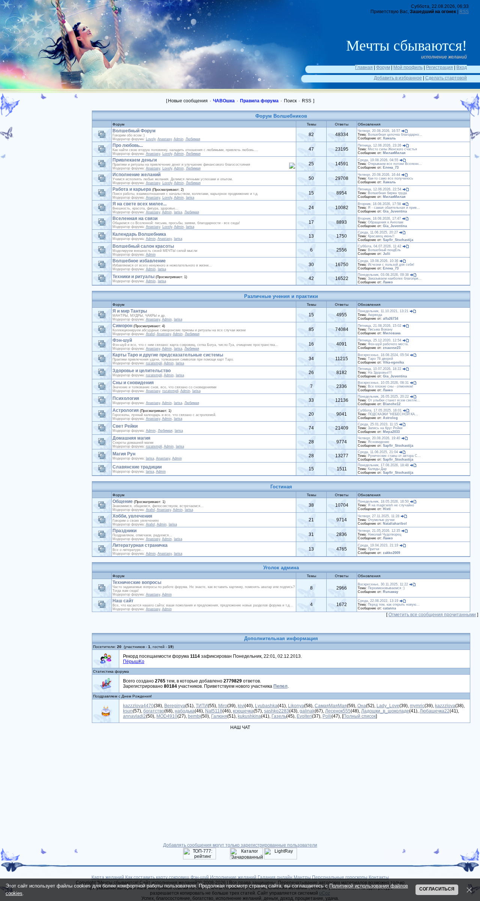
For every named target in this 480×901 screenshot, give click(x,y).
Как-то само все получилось (390, 178)
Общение (122, 501)
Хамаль (389, 138)
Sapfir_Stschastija (398, 240)
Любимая (193, 139)
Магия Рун (123, 453)
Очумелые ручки (381, 520)
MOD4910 (166, 716)
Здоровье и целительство (141, 370)
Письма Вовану (380, 329)
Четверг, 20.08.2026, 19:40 (379, 438)
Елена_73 (391, 167)
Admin (178, 139)
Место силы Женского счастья (392, 149)
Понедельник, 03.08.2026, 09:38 (383, 275)
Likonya (296, 705)
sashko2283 (276, 711)
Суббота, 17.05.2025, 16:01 (380, 410)
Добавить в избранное (398, 78)
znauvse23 (391, 348)
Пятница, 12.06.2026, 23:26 (379, 145)
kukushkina (249, 716)
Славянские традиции (137, 467)
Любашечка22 (435, 711)
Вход (461, 67)
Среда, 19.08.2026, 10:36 (378, 261)
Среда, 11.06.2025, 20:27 (378, 232)
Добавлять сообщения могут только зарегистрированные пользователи (240, 845)
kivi (241, 705)
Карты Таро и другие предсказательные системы (167, 355)
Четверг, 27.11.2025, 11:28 (378, 516)
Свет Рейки (125, 426)
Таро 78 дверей (380, 359)
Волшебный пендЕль (384, 250)
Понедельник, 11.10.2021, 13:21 (383, 311)
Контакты (379, 877)
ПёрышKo (133, 661)
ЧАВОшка (224, 100)
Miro (222, 705)
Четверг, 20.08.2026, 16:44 (379, 175)
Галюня (219, 716)
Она (361, 705)
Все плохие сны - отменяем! (390, 386)
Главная (364, 67)
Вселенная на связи (135, 218)
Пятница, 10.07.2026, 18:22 (379, 369)
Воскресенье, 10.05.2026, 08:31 (383, 383)
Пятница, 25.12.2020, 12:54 (379, 340)
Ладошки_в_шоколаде (385, 711)
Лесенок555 (338, 711)
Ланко (388, 282)
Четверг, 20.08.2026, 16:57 (379, 131)
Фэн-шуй (122, 340)
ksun (128, 711)
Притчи (373, 549)
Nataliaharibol (395, 523)
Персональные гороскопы (340, 877)
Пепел (280, 686)
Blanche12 (391, 404)
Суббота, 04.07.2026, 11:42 (379, 246)
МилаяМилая (394, 153)
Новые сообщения (188, 100)
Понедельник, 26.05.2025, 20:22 (383, 396)
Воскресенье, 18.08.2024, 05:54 (383, 355)
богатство (153, 711)
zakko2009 (391, 553)
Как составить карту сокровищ (157, 877)
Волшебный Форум (134, 130)
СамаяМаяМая (331, 705)
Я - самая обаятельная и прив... (394, 208)
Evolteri (304, 716)
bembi (194, 716)
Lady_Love (387, 705)
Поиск (290, 100)
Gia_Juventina (395, 211)
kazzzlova (445, 705)
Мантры (302, 877)
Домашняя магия (131, 438)
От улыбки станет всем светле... (394, 400)
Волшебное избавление (139, 260)
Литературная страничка (140, 545)
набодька (185, 711)
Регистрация (439, 67)
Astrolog (390, 418)
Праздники (124, 530)
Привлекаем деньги (134, 160)
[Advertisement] (48, 144)
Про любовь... (127, 145)
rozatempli (154, 363)
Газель (279, 716)
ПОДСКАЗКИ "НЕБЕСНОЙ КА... (393, 414)
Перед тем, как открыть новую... (394, 604)
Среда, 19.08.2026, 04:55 (378, 160)
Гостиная (281, 486)
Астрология (125, 410)
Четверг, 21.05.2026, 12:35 (379, 531)
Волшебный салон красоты (143, 246)
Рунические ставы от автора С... (394, 456)
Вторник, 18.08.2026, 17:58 (379, 204)
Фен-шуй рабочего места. (388, 344)
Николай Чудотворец (384, 534)
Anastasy (165, 139)
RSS (464, 11)
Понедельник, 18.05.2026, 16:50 (383, 501)
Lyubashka (266, 705)
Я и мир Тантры (129, 311)
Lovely (151, 139)
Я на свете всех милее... (139, 204)
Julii (386, 254)
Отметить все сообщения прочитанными (432, 614)
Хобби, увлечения (132, 516)
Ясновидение (378, 442)
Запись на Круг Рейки (385, 428)
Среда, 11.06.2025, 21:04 (378, 452)
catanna (389, 608)
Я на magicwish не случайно (391, 505)
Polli (327, 716)
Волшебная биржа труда (387, 193)
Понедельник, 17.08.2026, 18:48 (383, 465)
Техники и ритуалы (133, 276)
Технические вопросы (136, 582)
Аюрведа (375, 315)
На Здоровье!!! (380, 372)
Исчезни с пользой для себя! (391, 264)
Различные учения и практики (281, 296)
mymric (417, 705)
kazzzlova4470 (138, 705)
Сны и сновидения (133, 382)
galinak (307, 711)
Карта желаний (108, 877)
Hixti (387, 509)
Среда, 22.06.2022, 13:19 (378, 601)
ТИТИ (202, 705)
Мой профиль (408, 67)
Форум (383, 67)
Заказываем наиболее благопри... (395, 278)
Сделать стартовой (446, 78)
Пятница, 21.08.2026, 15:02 (379, 326)
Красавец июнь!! (381, 236)
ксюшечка (243, 711)
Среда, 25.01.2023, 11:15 (378, 424)
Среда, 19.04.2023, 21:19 (378, 545)
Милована (391, 333)
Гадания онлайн (275, 877)
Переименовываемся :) (386, 588)
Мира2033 (391, 432)
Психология (125, 398)
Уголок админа (281, 567)
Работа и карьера (131, 189)
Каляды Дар (377, 469)
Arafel (150, 334)
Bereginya (174, 705)
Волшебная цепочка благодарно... (395, 134)
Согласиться (436, 889)
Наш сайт (123, 600)
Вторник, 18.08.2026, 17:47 (379, 218)
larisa (190, 197)
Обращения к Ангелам (385, 222)
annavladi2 (134, 716)
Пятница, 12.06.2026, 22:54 (379, 189)
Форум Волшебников (281, 116)
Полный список (359, 716)
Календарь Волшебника (139, 234)
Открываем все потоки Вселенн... (395, 164)
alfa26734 (390, 318)
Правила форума (259, 100)
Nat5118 (213, 711)
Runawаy (390, 592)
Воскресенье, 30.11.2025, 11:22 (383, 584)
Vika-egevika (393, 362)
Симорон (122, 325)
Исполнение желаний (136, 174)
